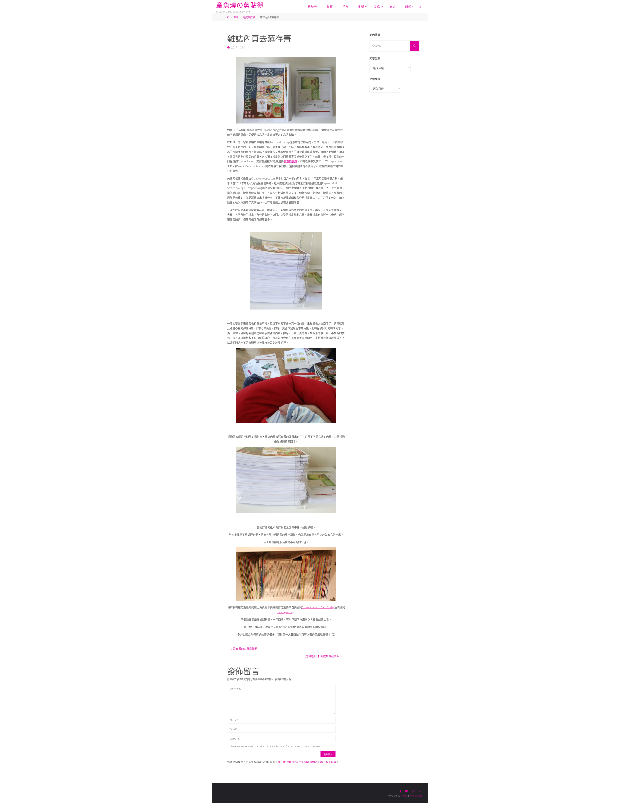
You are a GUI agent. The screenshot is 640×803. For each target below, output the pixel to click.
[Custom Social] (420, 791)
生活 (236, 17)
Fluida (403, 795)
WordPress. (416, 795)
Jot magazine (284, 612)
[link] (420, 6)
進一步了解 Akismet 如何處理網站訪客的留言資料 (307, 762)
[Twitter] (406, 791)
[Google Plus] (413, 791)
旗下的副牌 (290, 161)
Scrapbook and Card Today (318, 607)
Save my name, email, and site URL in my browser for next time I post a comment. (275, 746)
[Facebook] (400, 791)
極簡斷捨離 (249, 17)
